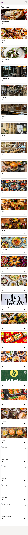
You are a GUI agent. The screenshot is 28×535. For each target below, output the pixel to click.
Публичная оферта (20, 527)
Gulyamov (14, 532)
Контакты (9, 527)
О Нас (5, 527)
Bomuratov (21, 532)
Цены (14, 527)
